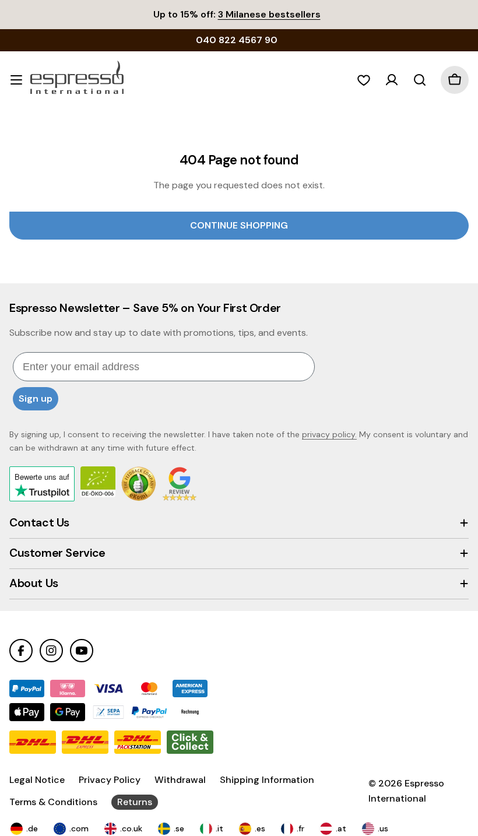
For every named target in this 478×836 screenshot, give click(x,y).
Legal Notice (37, 780)
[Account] (392, 80)
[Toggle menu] (16, 80)
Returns (134, 802)
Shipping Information (267, 780)
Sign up (35, 398)
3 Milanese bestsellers (269, 14)
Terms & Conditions (53, 802)
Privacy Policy (109, 780)
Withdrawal (180, 780)
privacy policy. (329, 434)
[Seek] (420, 80)
